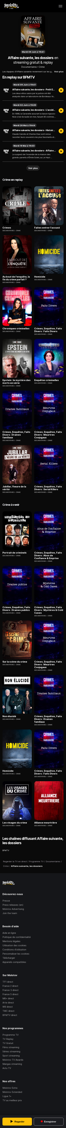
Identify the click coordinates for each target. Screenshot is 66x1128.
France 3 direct (10, 990)
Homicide (39, 276)
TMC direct (8, 1010)
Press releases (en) (12, 904)
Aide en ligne (9, 932)
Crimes (6, 227)
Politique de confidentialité (16, 937)
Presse (6, 900)
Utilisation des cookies (14, 945)
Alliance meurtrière (45, 822)
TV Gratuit (7, 1043)
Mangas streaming (12, 1063)
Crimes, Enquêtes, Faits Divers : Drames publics (16, 608)
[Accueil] (11, 6)
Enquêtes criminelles (46, 380)
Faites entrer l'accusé (47, 227)
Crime (42, 67)
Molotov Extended (12, 1092)
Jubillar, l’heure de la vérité (14, 488)
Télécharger (8, 957)
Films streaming (10, 1047)
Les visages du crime (14, 822)
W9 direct (7, 1006)
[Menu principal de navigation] (60, 6)
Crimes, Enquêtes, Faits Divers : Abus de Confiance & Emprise (48, 555)
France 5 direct (10, 994)
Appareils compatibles (14, 962)
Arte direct (8, 1002)
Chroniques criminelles (15, 328)
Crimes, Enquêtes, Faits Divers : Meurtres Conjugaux (48, 435)
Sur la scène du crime (14, 661)
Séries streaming (11, 1051)
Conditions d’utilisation (14, 949)
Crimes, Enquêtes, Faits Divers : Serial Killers (48, 488)
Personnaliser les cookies (15, 953)
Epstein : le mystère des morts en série (16, 381)
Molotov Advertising (13, 909)
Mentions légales (11, 941)
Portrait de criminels (14, 552)
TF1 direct (7, 981)
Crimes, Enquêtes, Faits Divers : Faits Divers (48, 330)
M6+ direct (8, 998)
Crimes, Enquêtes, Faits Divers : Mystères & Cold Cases (48, 610)
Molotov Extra (9, 1087)
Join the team (9, 913)
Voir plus (59, 71)
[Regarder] (61, 90)
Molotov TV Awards (12, 1059)
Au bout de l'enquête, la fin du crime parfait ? (16, 278)
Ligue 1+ (6, 1096)
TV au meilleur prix (12, 1100)
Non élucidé (9, 716)
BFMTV (5, 850)
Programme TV (10, 1034)
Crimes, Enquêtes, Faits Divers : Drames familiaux (16, 435)
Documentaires (29, 67)
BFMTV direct (9, 1015)
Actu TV (6, 1068)
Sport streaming (11, 1055)
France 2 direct (10, 985)
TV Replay (7, 1038)
